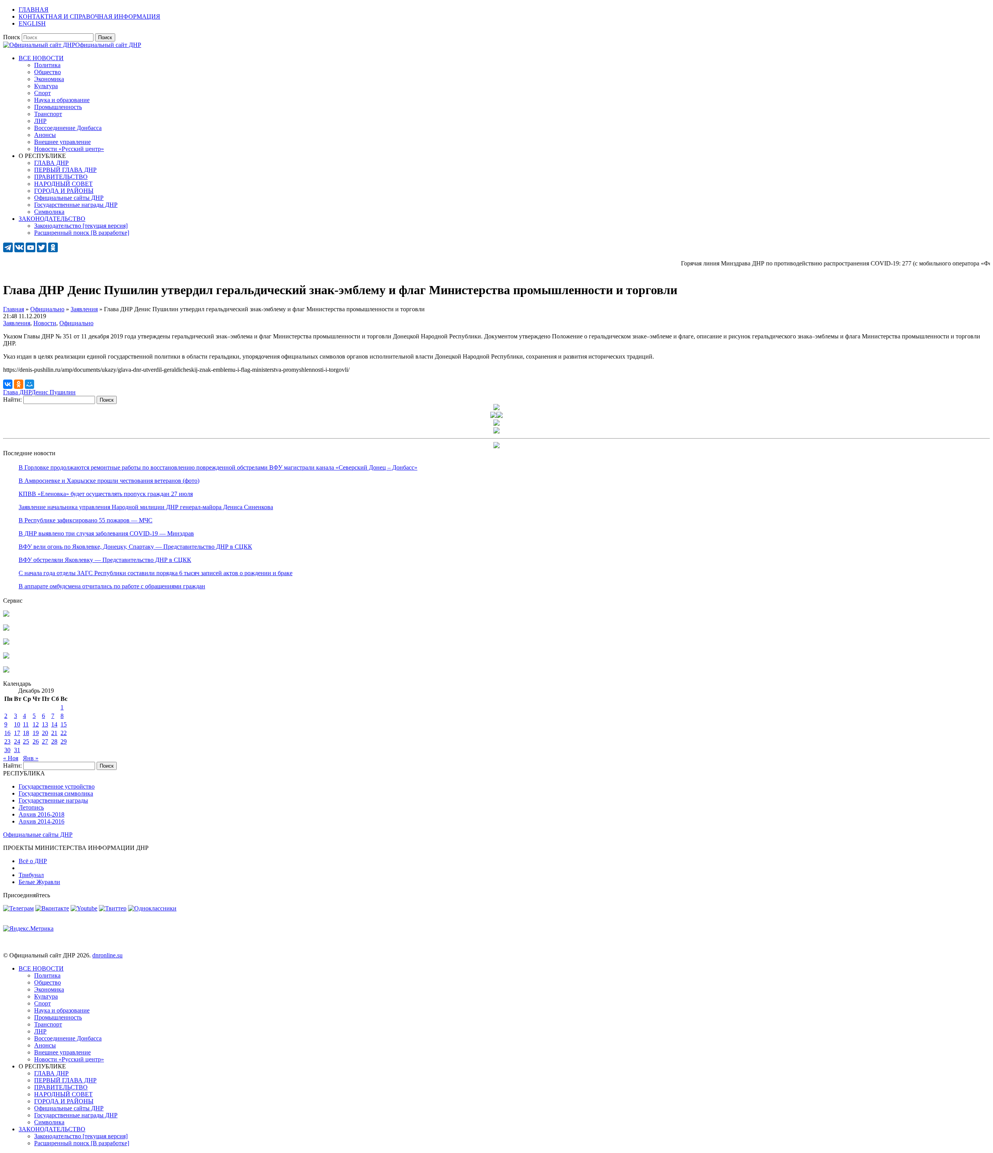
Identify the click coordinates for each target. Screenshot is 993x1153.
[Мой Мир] (29, 384)
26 (36, 741)
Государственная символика (56, 793)
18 (26, 733)
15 (64, 724)
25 (26, 741)
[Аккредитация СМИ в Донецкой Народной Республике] (6, 614)
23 (7, 741)
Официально (76, 323)
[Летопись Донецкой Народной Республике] (6, 656)
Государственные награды (53, 800)
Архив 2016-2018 (41, 814)
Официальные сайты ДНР (38, 834)
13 (45, 724)
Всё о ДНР (33, 861)
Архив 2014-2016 (41, 821)
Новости (44, 323)
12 (36, 724)
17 (17, 733)
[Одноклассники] (18, 384)
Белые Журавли (39, 882)
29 (64, 741)
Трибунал (31, 875)
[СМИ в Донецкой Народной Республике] (6, 628)
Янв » (30, 758)
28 (54, 741)
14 (54, 724)
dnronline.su (107, 955)
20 (45, 733)
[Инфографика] (6, 670)
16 (7, 733)
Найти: (12, 399)
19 (36, 733)
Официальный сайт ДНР (108, 45)
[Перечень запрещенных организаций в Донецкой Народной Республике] (6, 642)
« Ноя (10, 758)
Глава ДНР (17, 392)
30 (7, 750)
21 (54, 733)
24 (17, 741)
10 (17, 724)
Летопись (31, 807)
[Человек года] (499, 416)
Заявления (16, 323)
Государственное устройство (57, 786)
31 (17, 750)
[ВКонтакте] (7, 384)
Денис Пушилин (53, 392)
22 (64, 733)
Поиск (11, 37)
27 (45, 741)
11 (26, 724)
